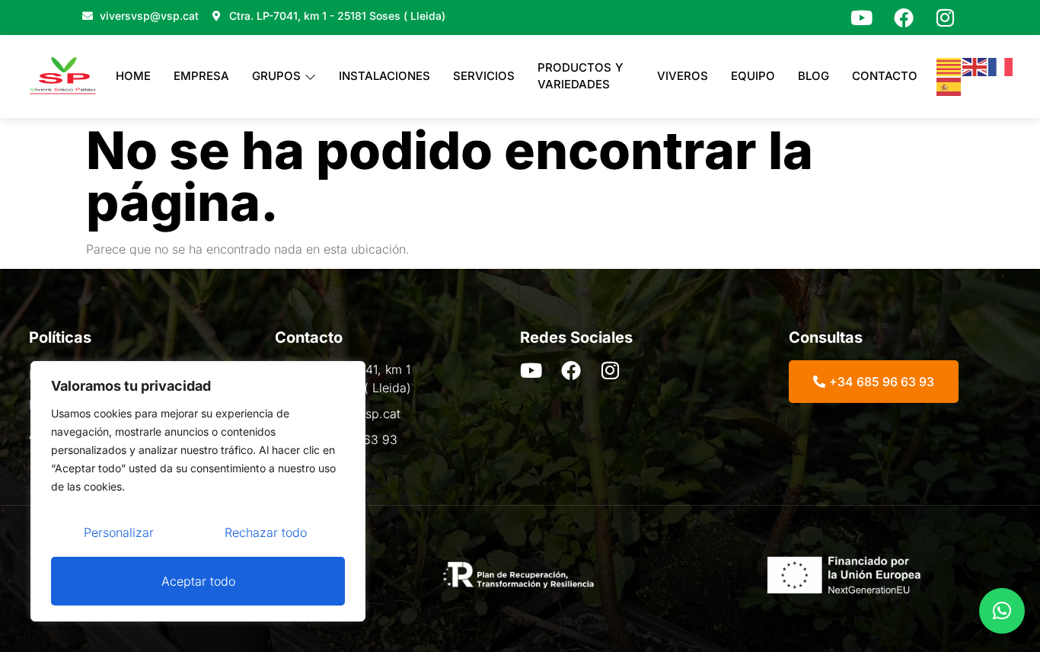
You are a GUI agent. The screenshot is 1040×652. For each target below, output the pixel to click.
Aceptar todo (198, 581)
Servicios (484, 76)
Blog (813, 76)
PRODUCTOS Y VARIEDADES (581, 76)
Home (133, 76)
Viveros (682, 76)
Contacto (884, 76)
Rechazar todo (266, 532)
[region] (197, 491)
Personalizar (119, 532)
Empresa (201, 76)
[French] (1001, 66)
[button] (1002, 611)
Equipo (753, 76)
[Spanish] (949, 85)
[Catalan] (949, 66)
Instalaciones (384, 76)
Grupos (276, 76)
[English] (975, 66)
